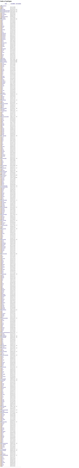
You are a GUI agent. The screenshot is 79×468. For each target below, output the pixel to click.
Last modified (13, 3)
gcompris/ (3, 146)
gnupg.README (4, 200)
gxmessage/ (3, 258)
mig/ (2, 331)
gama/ (2, 138)
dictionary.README (5, 103)
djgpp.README (4, 108)
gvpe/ (2, 256)
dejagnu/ (3, 97)
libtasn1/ (3, 300)
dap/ (2, 91)
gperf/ (2, 221)
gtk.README (4, 239)
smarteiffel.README (5, 412)
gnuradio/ (3, 203)
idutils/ (3, 271)
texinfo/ (3, 432)
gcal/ (2, 141)
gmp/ (2, 164)
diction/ (3, 102)
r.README (3, 380)
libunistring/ (3, 302)
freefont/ (3, 132)
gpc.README (4, 220)
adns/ (2, 23)
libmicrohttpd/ (4, 295)
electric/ (3, 115)
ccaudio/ (3, 65)
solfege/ (3, 413)
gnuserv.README (4, 207)
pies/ (2, 370)
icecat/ (2, 270)
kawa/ (2, 284)
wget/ (2, 456)
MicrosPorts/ (3, 17)
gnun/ (2, 197)
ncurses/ (3, 350)
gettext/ (3, 152)
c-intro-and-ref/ (4, 64)
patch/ (2, 365)
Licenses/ (3, 15)
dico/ (2, 101)
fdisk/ (2, 121)
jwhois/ (3, 283)
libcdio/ (3, 288)
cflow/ (2, 71)
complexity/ (3, 83)
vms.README (4, 449)
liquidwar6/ (3, 308)
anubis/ (3, 27)
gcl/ (2, 145)
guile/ (2, 251)
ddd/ (2, 95)
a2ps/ (2, 20)
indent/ (3, 275)
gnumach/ (3, 196)
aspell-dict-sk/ (4, 39)
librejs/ (3, 297)
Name (6, 3)
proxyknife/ (3, 374)
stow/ (2, 420)
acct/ (2, 21)
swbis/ (2, 424)
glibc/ (2, 160)
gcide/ (2, 144)
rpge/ (2, 389)
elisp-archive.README (5, 116)
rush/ (2, 390)
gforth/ (3, 153)
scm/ (2, 395)
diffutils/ (3, 104)
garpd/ (2, 139)
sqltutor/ (3, 418)
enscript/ (3, 120)
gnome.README (4, 171)
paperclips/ (3, 362)
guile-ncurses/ (4, 246)
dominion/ (3, 109)
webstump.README (5, 455)
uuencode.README (5, 443)
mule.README (4, 345)
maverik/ (3, 320)
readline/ (3, 383)
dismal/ (3, 107)
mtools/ (3, 344)
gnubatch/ (3, 179)
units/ (2, 438)
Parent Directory (4, 5)
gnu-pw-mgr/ (3, 176)
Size (16, 3)
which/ (3, 457)
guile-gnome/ (3, 244)
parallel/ (3, 363)
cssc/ (2, 89)
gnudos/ (3, 189)
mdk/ (2, 325)
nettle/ (2, 352)
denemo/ (3, 98)
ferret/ (2, 122)
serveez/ (3, 399)
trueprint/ (3, 436)
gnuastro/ (3, 178)
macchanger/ (3, 313)
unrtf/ (2, 439)
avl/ (2, 47)
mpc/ (2, 340)
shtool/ (3, 405)
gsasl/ (2, 232)
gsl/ (2, 234)
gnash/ (2, 166)
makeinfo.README (5, 318)
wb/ (2, 451)
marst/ (2, 319)
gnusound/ (3, 209)
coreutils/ (3, 85)
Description (19, 3)
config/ (3, 84)
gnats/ (2, 169)
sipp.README (4, 406)
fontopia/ (3, 128)
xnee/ (2, 463)
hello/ (2, 263)
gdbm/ (2, 148)
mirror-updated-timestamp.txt (6, 332)
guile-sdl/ (3, 250)
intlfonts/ (3, 277)
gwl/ (2, 257)
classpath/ (3, 76)
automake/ (3, 46)
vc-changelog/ (4, 444)
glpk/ (2, 163)
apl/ (2, 28)
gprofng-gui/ (3, 222)
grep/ (2, 227)
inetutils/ (3, 276)
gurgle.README (4, 253)
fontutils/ (3, 129)
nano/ (2, 349)
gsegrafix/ (3, 233)
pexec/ (2, 369)
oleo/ (2, 358)
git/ (2, 159)
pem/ (2, 368)
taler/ (2, 425)
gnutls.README (4, 214)
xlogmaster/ (3, 462)
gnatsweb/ (3, 170)
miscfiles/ (3, 333)
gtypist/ (3, 240)
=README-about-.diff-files (6, 10)
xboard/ (3, 461)
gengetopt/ (3, 151)
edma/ (2, 114)
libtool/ (3, 301)
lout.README (4, 309)
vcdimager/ (3, 446)
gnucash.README (4, 185)
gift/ (2, 157)
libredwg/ (3, 296)
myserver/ (3, 346)
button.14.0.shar (4, 60)
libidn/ (2, 293)
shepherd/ (3, 401)
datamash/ (3, 92)
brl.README (4, 59)
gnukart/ (3, 194)
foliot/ (2, 127)
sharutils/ (3, 400)
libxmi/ (3, 303)
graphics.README (4, 225)
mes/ (2, 326)
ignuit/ (2, 272)
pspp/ (2, 375)
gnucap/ (3, 184)
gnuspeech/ (3, 210)
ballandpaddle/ (4, 48)
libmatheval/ (3, 294)
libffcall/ (3, 290)
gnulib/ (3, 195)
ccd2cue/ (3, 66)
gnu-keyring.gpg (4, 175)
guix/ (2, 252)
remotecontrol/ (4, 387)
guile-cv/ (3, 241)
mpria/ (2, 343)
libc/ (2, 287)
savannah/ (3, 394)
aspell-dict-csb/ (4, 33)
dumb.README (4, 110)
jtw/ (2, 282)
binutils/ (3, 54)
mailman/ (3, 314)
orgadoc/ (3, 359)
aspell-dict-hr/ (4, 35)
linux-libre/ (3, 307)
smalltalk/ (3, 411)
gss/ (2, 238)
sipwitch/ (3, 407)
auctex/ (3, 41)
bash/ (2, 51)
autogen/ (3, 45)
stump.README (4, 421)
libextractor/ (3, 289)
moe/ (2, 338)
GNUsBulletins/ (4, 14)
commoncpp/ (3, 82)
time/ (2, 433)
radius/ (3, 381)
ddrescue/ (3, 96)
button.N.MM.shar (4, 61)
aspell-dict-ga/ (4, 34)
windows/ (3, 458)
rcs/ (2, 382)
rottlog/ (3, 388)
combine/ (3, 79)
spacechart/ (3, 414)
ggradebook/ (3, 154)
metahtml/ (3, 327)
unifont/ (3, 437)
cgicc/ (2, 72)
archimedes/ (3, 29)
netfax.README (4, 351)
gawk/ (2, 140)
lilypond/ (3, 306)
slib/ (2, 408)
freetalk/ (3, 134)
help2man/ (3, 264)
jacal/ (2, 278)
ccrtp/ (2, 67)
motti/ (2, 339)
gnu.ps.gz (3, 177)
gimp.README (4, 158)
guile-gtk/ (3, 245)
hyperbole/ (3, 269)
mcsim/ (3, 324)
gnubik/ (3, 182)
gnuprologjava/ (4, 202)
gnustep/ (3, 213)
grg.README (4, 228)
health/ (3, 262)
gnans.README (4, 165)
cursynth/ (3, 90)
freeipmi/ (3, 133)
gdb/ (2, 147)
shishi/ (2, 402)
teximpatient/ (3, 431)
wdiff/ (2, 452)
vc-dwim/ (3, 445)
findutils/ (3, 123)
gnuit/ (2, 191)
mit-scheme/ (3, 334)
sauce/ (2, 393)
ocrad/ (2, 356)
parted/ (3, 364)
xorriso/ (3, 464)
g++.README (4, 135)
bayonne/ (3, 52)
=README (3, 9)
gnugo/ (3, 190)
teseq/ (2, 430)
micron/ (3, 328)
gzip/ (2, 259)
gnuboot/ (3, 183)
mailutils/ (3, 315)
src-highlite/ (3, 419)
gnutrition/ (3, 216)
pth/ (2, 377)
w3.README (4, 450)
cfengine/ (3, 70)
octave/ (3, 357)
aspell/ (2, 40)
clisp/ (2, 78)
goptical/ (3, 219)
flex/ (2, 126)
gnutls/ (3, 215)
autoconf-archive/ (4, 42)
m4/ (2, 312)
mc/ (2, 321)
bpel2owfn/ (3, 58)
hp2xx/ (3, 265)
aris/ (2, 30)
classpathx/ (3, 77)
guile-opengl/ (3, 247)
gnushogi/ (3, 208)
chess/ (2, 73)
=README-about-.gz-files (6, 11)
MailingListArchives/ (5, 16)
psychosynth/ (3, 376)
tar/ (2, 426)
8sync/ (2, 8)
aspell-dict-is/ (3, 36)
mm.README (4, 337)
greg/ (2, 226)
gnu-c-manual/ (4, 172)
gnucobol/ (3, 188)
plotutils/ (3, 371)
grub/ (2, 231)
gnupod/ (3, 201)
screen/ (3, 396)
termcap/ (3, 427)
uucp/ (2, 442)
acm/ (2, 22)
